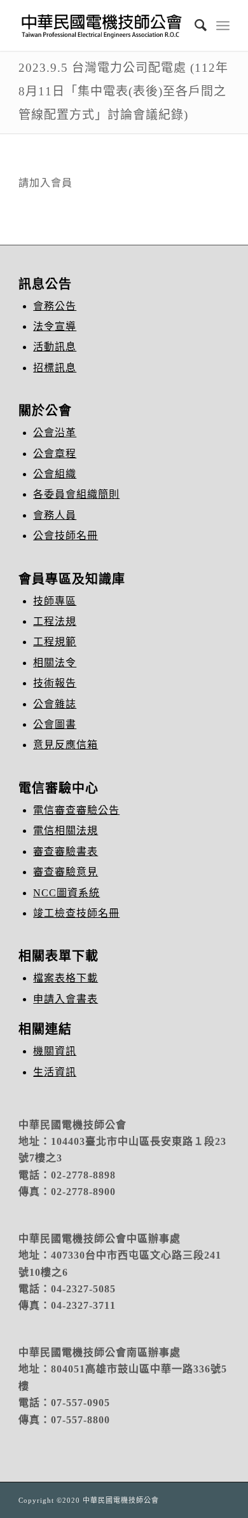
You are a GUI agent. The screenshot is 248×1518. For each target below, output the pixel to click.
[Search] (194, 25)
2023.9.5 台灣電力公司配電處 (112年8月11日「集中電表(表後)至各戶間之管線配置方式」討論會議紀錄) (123, 91)
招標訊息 (54, 367)
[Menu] (223, 25)
